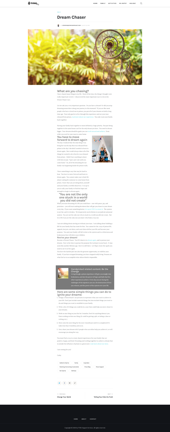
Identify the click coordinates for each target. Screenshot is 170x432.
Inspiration (86, 363)
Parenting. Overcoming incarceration (69, 367)
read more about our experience (83, 117)
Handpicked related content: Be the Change (89, 270)
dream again (92, 240)
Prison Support (100, 367)
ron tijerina (63, 370)
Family (59, 12)
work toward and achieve (96, 131)
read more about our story (99, 344)
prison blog (87, 367)
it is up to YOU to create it (94, 209)
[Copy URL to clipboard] (75, 383)
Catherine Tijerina (64, 363)
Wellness (73, 370)
